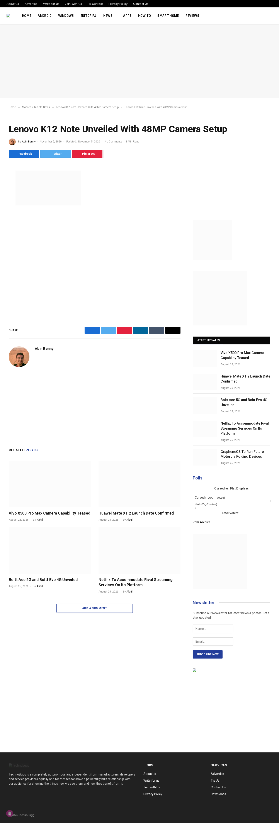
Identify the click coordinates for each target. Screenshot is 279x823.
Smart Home (168, 15)
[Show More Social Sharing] (108, 154)
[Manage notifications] (9, 813)
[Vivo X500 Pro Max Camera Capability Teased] (50, 484)
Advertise (31, 3)
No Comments (113, 141)
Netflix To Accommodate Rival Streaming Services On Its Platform (135, 582)
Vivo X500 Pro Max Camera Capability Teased (49, 513)
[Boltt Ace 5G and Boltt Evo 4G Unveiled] (50, 550)
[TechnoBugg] (9, 16)
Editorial (88, 15)
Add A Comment (94, 608)
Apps (127, 15)
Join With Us (73, 3)
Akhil (40, 519)
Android (44, 15)
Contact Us (140, 3)
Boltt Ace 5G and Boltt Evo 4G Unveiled (43, 579)
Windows (66, 15)
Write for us (51, 3)
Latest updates (208, 340)
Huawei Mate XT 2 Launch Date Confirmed (136, 513)
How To (144, 15)
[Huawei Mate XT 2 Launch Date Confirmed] (139, 484)
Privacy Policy (118, 3)
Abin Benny (29, 141)
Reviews (192, 15)
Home (26, 15)
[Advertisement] (139, 60)
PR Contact (95, 3)
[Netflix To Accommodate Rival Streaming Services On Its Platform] (139, 550)
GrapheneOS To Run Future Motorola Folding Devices (242, 454)
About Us (13, 3)
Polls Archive (201, 522)
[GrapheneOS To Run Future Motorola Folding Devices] (205, 457)
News (107, 15)
